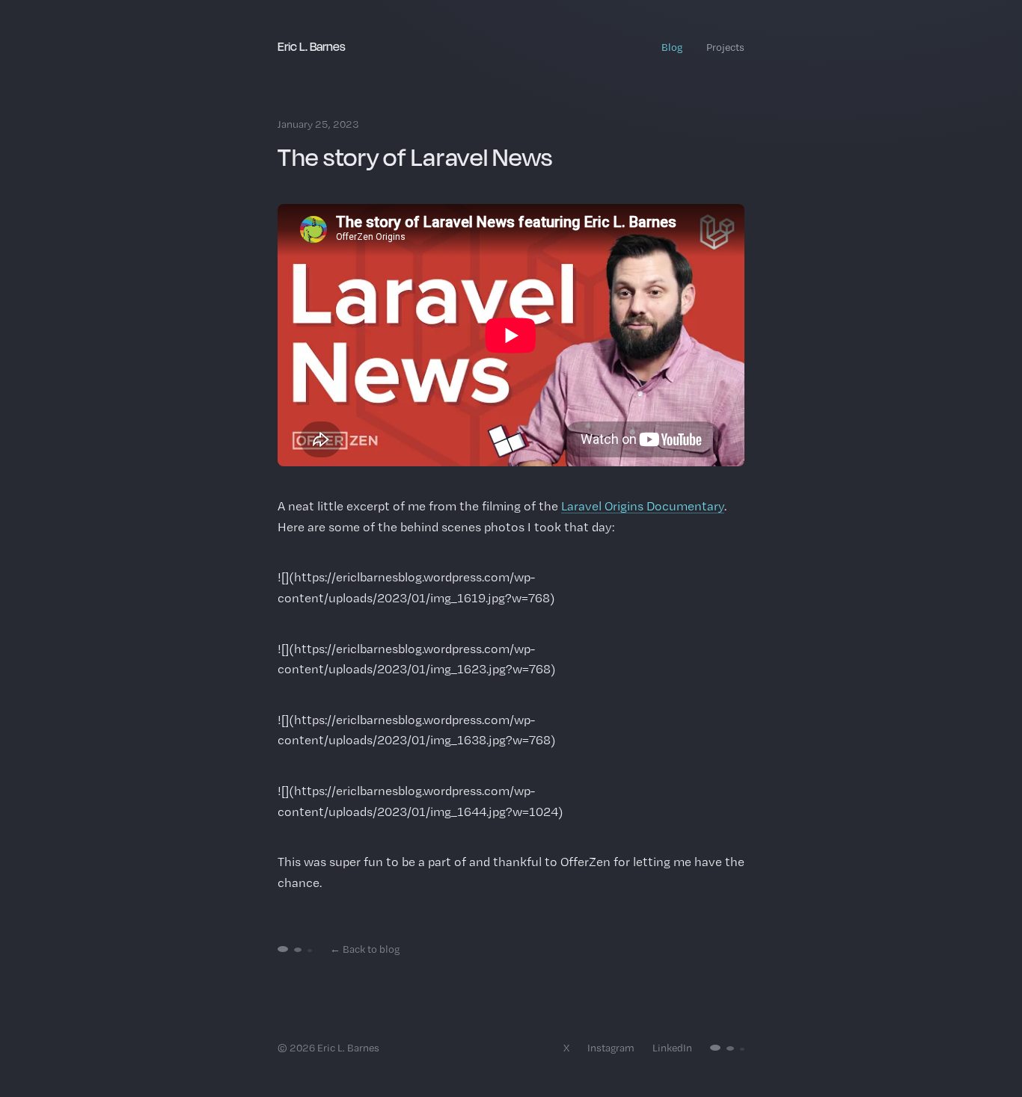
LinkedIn (672, 1048)
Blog (671, 47)
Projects (725, 47)
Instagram (610, 1048)
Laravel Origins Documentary (642, 505)
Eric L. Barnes (312, 46)
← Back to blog (365, 949)
